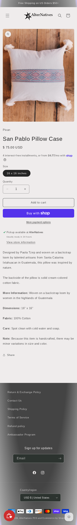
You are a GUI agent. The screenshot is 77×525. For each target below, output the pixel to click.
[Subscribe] (60, 458)
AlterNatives (25, 518)
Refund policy (16, 426)
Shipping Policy (17, 409)
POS (35, 518)
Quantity (8, 181)
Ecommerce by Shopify (54, 518)
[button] (7, 15)
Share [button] (11, 354)
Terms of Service (18, 417)
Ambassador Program (21, 434)
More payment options (38, 222)
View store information (21, 242)
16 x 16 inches (17, 173)
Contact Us (14, 400)
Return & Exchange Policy (24, 392)
